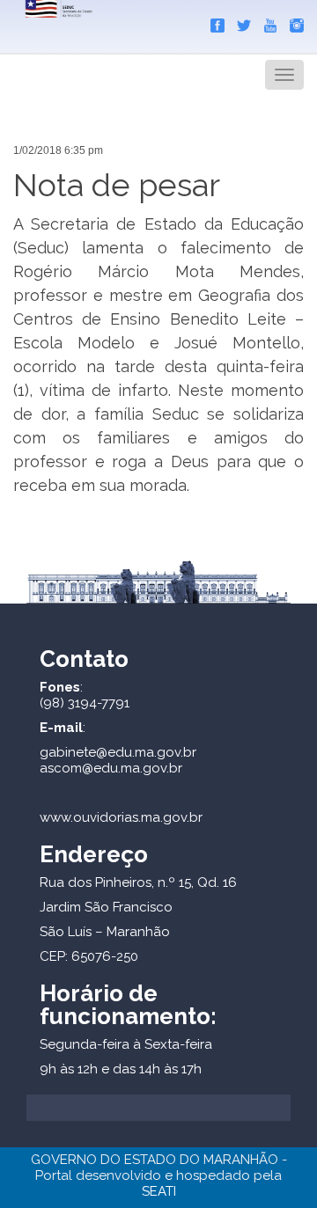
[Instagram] (292, 22)
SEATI (159, 1191)
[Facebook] (213, 22)
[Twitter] (239, 22)
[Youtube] (265, 22)
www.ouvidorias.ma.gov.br (121, 817)
